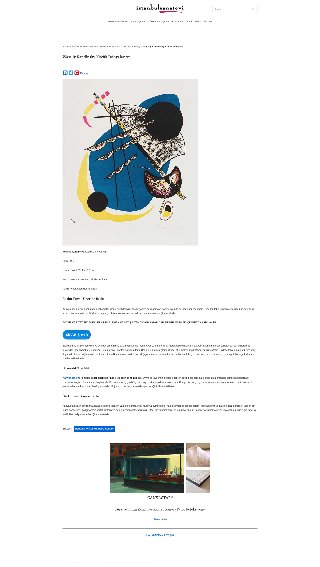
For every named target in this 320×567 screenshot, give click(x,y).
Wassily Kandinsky (130, 46)
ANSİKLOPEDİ (193, 21)
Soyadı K (113, 46)
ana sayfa (67, 46)
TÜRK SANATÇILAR (158, 21)
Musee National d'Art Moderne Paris (94, 429)
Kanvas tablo (70, 377)
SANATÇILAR (138, 21)
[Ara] (254, 9)
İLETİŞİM (169, 535)
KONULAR (177, 21)
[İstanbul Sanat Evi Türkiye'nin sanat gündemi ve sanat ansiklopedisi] (160, 9)
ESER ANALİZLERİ (118, 21)
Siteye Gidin (160, 519)
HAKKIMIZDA (154, 535)
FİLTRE (208, 21)
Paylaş (84, 73)
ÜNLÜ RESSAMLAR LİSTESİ (91, 46)
